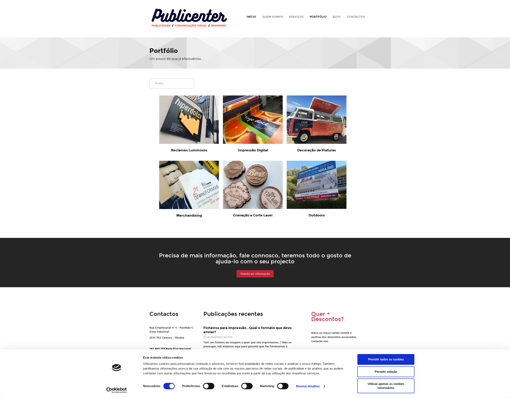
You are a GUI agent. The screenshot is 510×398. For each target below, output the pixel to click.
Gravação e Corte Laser (253, 215)
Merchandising (189, 215)
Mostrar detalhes (308, 386)
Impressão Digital (253, 150)
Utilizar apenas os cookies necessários (386, 385)
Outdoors (317, 215)
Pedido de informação (255, 273)
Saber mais (194, 117)
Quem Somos (272, 16)
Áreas (159, 83)
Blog (337, 16)
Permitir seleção (386, 371)
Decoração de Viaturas (316, 150)
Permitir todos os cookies (386, 359)
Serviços (296, 16)
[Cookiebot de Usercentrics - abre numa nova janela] (116, 390)
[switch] (208, 386)
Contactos (356, 16)
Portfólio (318, 16)
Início (251, 16)
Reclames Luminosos (189, 150)
